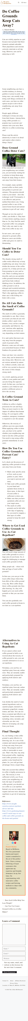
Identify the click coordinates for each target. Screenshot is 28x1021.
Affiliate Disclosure (20, 980)
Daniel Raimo (11, 846)
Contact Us (5, 980)
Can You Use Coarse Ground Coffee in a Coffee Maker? (11, 909)
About (11, 980)
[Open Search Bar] (18, 2)
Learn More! (14, 34)
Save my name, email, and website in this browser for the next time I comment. (13, 964)
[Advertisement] (14, 71)
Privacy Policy (14, 983)
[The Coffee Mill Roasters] (6, 2)
